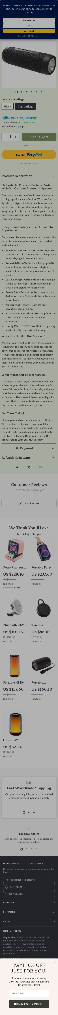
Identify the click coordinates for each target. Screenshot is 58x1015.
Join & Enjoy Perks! (29, 1004)
